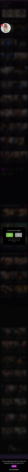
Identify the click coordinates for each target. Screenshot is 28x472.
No (18, 235)
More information (14, 469)
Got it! (14, 466)
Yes (9, 235)
